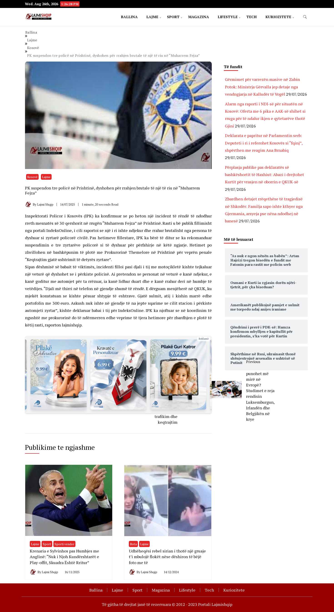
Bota (133, 544)
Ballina (129, 16)
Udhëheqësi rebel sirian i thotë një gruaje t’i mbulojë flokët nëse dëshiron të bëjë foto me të (167, 556)
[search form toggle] (305, 17)
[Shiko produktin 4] (178, 374)
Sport (173, 16)
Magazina (198, 16)
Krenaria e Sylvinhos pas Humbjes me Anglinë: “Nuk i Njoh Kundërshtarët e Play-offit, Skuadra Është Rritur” (64, 556)
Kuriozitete (278, 16)
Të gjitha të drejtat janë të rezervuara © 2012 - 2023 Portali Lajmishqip (167, 604)
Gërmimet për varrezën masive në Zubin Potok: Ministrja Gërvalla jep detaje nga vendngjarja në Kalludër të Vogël (262, 87)
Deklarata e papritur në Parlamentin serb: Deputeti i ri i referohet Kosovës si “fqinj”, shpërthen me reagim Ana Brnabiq (263, 143)
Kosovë (32, 177)
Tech (251, 16)
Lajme (152, 16)
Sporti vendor (64, 544)
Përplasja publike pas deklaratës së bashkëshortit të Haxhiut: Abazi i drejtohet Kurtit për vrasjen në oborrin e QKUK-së (264, 174)
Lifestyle (228, 16)
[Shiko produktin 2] (58, 374)
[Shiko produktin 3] (118, 374)
